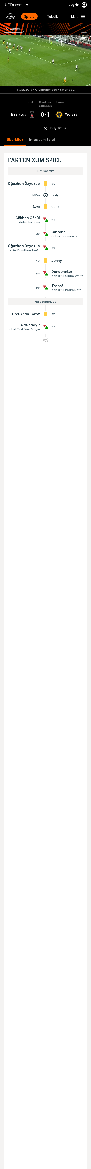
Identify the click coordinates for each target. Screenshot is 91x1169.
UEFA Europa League (10, 16)
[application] (45, 60)
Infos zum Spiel (42, 140)
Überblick (15, 140)
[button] (77, 16)
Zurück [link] (15, 28)
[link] (29, 16)
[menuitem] (31, 16)
